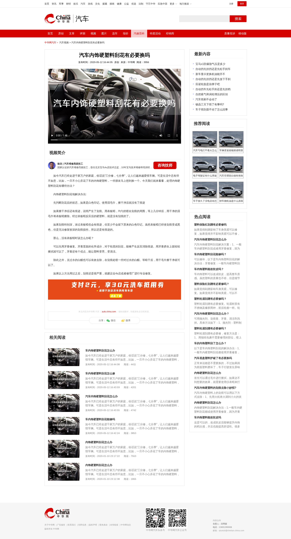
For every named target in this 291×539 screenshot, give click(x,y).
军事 (61, 3)
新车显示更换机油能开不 (210, 74)
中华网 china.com (58, 18)
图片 (104, 33)
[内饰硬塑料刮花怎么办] (63, 441)
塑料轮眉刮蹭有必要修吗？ (210, 298)
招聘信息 (82, 525)
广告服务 (61, 525)
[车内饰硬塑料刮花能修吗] (63, 418)
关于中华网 (49, 525)
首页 (46, 3)
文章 (71, 33)
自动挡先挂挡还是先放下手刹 (213, 79)
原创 (61, 33)
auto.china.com (109, 311)
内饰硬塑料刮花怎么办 (98, 442)
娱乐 (75, 3)
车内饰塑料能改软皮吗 (207, 417)
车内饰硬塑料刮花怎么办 (100, 350)
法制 (141, 3)
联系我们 (72, 525)
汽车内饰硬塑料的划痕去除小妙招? (215, 387)
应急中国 (162, 3)
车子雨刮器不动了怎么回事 (212, 109)
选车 (115, 33)
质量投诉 (229, 33)
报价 (125, 33)
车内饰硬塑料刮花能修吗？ (210, 254)
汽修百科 (139, 33)
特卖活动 (155, 33)
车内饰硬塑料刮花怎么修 (100, 373)
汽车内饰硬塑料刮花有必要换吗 (87, 42)
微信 (113, 320)
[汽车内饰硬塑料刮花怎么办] (63, 395)
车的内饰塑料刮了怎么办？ (210, 343)
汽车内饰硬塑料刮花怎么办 (101, 396)
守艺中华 (150, 3)
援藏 (104, 3)
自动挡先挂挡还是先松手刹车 (213, 69)
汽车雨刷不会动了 (206, 99)
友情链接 (114, 525)
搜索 (238, 19)
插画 (112, 3)
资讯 (54, 3)
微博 (128, 320)
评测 (82, 33)
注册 (231, 4)
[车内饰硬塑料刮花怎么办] (63, 350)
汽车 (83, 3)
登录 (242, 4)
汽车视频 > (65, 42)
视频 (93, 33)
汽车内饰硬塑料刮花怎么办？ (211, 313)
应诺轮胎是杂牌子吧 (208, 84)
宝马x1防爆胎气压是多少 (210, 64)
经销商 (170, 33)
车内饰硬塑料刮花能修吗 (100, 419)
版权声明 (93, 525)
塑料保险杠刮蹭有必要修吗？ (211, 283)
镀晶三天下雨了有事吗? (210, 104)
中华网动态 (126, 525)
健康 (119, 3)
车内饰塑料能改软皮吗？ (209, 269)
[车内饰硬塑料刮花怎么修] (63, 372)
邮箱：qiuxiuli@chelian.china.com (228, 530)
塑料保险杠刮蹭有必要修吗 (210, 224)
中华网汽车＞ (51, 42)
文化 (97, 3)
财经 (68, 3)
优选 (133, 3)
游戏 (90, 3)
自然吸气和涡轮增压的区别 (212, 94)
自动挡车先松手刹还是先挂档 (213, 89)
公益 (126, 3)
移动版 (242, 33)
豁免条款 (104, 525)
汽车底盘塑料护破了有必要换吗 (213, 358)
